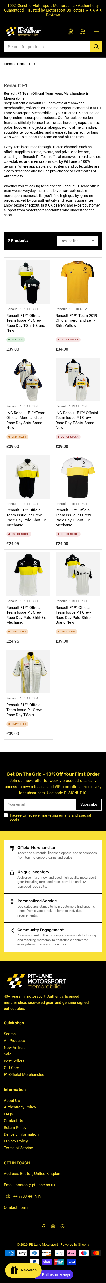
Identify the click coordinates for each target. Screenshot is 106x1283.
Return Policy (15, 1127)
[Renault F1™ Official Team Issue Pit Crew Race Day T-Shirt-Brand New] (28, 282)
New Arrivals (15, 1047)
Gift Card (11, 1067)
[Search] (96, 46)
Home (8, 64)
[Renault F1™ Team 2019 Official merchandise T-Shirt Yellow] (78, 282)
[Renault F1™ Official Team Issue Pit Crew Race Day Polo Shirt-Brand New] (78, 574)
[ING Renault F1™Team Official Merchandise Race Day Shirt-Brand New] (28, 379)
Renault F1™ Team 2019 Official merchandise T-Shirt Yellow (76, 320)
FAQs (8, 1114)
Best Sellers (14, 1061)
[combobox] (53, 46)
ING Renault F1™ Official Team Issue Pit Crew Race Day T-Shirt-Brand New (77, 420)
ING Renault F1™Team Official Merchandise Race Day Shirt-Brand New (25, 420)
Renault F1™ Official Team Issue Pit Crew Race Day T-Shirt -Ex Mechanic (73, 517)
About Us (12, 1100)
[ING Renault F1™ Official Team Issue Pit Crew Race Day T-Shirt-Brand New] (78, 379)
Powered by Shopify (74, 1244)
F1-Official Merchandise (24, 1074)
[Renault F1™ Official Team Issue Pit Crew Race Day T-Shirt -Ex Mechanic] (78, 477)
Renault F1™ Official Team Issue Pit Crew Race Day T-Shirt (24, 710)
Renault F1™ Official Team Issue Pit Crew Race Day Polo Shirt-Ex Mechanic (26, 517)
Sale (7, 1054)
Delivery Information (21, 1134)
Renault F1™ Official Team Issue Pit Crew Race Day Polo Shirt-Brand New (73, 615)
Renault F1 (25, 64)
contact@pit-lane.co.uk (35, 1185)
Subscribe (88, 804)
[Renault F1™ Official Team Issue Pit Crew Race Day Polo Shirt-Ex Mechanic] (28, 477)
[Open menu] (96, 31)
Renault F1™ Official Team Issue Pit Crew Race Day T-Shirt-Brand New (25, 323)
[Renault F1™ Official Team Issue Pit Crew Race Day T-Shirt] (28, 671)
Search (10, 1034)
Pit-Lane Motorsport (43, 1244)
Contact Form (16, 1207)
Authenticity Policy (20, 1107)
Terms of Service (18, 1148)
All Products (14, 1040)
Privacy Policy (16, 1141)
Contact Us (13, 1120)
